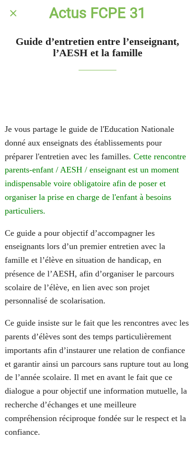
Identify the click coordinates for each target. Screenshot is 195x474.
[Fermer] (13, 13)
